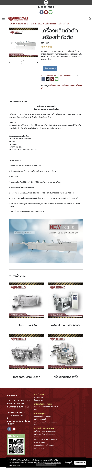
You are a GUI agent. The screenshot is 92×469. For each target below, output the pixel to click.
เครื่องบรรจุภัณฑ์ (40, 419)
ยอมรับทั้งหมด (80, 463)
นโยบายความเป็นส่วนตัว (53, 463)
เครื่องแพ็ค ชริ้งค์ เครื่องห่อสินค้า (45, 431)
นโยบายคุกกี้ (17, 465)
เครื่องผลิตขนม (55, 85)
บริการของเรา (38, 397)
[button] (89, 18)
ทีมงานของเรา (38, 400)
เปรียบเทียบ (66, 75)
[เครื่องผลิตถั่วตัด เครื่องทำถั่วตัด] (23, 42)
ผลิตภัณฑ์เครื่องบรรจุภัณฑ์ (43, 416)
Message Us (51, 68)
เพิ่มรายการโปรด (49, 75)
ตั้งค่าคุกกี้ (68, 463)
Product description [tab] (18, 101)
